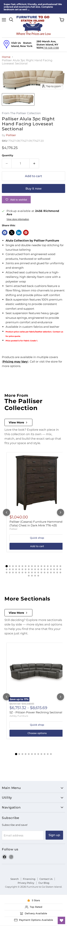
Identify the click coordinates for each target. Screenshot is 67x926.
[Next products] (60, 512)
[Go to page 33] (51, 569)
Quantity (7, 155)
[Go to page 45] (32, 572)
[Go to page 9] (32, 566)
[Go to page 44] (29, 572)
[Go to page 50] (48, 572)
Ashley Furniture (18, 715)
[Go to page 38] (10, 572)
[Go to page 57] (35, 575)
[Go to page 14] (48, 566)
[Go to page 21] (13, 569)
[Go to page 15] (51, 566)
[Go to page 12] (41, 566)
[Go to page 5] (19, 566)
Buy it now (33, 188)
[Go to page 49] (44, 572)
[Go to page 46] (35, 572)
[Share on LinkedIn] (19, 232)
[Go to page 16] (54, 566)
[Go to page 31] (44, 569)
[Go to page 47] (38, 572)
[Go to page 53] (57, 572)
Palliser (11, 135)
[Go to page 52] (54, 572)
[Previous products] (6, 512)
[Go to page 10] (35, 566)
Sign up (54, 835)
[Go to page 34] (54, 569)
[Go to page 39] (13, 572)
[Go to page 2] (10, 566)
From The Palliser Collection (21, 113)
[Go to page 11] (38, 566)
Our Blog (43, 882)
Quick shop (37, 537)
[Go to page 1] (7, 566)
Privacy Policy (26, 882)
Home (6, 56)
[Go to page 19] (6, 569)
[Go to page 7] (25, 566)
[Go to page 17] (57, 566)
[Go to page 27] (32, 569)
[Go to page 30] (41, 569)
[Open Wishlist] (61, 920)
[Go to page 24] (22, 569)
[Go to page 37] (6, 572)
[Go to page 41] (19, 572)
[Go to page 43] (25, 572)
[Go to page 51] (51, 572)
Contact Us (45, 878)
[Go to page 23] (19, 569)
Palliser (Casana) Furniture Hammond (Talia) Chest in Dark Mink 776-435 (35, 523)
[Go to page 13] (44, 566)
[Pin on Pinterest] (26, 232)
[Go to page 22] (16, 569)
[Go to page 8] (29, 566)
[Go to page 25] (25, 569)
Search (14, 878)
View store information (18, 219)
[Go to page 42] (22, 572)
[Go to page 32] (48, 569)
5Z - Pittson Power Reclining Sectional (35, 712)
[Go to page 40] (16, 572)
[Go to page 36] (60, 569)
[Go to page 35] (57, 569)
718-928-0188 (51, 47)
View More (16, 422)
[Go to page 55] (29, 575)
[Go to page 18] (60, 566)
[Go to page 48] (41, 572)
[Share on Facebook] (4, 232)
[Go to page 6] (22, 566)
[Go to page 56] (32, 575)
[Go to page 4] (16, 566)
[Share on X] (12, 232)
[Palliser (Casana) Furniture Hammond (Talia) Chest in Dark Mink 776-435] (37, 483)
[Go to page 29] (38, 569)
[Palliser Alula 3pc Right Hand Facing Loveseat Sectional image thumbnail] (18, 99)
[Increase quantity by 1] (34, 163)
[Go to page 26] (29, 569)
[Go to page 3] (13, 566)
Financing (29, 878)
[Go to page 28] (35, 569)
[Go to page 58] (38, 575)
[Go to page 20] (10, 569)
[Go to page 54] (60, 572)
